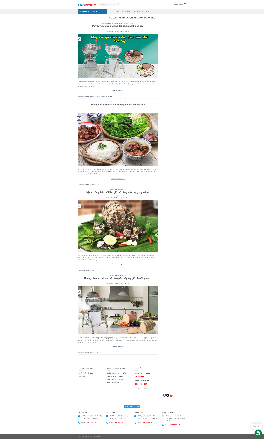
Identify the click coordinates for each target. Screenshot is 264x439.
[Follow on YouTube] (171, 395)
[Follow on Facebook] (164, 395)
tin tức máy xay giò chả (126, 23)
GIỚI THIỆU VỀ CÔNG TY (87, 373)
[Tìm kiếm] (117, 4)
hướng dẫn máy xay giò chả (110, 23)
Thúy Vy (127, 31)
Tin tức (134, 11)
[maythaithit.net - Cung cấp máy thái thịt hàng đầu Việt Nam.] (87, 5)
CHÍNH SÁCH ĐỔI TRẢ (114, 383)
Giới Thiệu (127, 11)
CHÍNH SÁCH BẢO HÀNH (115, 379)
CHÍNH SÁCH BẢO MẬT (115, 376)
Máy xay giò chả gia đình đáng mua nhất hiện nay (117, 26)
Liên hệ (147, 11)
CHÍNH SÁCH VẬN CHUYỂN (116, 373)
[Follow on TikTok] (167, 395)
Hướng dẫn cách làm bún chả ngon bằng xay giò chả (118, 104)
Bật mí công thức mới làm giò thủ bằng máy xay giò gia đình (117, 192)
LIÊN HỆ (82, 376)
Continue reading (117, 90)
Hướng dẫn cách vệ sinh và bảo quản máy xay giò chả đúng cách (117, 278)
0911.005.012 (92, 422)
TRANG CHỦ (119, 11)
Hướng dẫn (140, 11)
